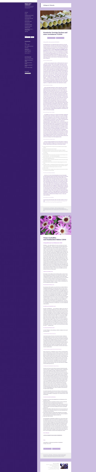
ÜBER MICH (26, 31)
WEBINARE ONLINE (27, 27)
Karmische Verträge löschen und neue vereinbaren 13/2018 (55, 33)
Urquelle (57, 208)
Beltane (65, 454)
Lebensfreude (52, 455)
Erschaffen (48, 455)
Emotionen (44, 455)
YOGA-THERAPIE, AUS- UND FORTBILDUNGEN (29, 29)
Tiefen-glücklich (50, 456)
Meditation (49, 208)
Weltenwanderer (64, 208)
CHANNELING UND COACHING (29, 15)
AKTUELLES (26, 12)
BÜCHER (26, 13)
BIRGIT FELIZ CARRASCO (28, 4)
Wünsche (52, 209)
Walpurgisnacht (54, 456)
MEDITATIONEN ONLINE (28, 21)
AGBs (25, 43)
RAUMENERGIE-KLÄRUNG (28, 24)
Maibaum (59, 455)
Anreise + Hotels (27, 44)
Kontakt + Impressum (28, 51)
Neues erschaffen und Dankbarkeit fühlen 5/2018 (54, 239)
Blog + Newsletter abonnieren (29, 46)
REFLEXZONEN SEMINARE (28, 26)
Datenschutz (26, 47)
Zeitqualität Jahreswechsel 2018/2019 (59, 209)
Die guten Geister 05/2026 (28, 67)
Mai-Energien (56, 455)
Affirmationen (56, 454)
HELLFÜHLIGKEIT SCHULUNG (29, 18)
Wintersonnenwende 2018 (47, 209)
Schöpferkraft (45, 456)
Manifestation (63, 455)
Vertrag (60, 208)
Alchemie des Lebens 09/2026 (29, 58)
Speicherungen (54, 208)
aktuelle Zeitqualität (60, 454)
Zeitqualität (50, 454)
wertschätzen (59, 456)
